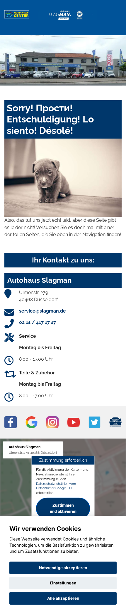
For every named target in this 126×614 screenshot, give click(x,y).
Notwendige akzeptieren (63, 567)
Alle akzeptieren (63, 598)
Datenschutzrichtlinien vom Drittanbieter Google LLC (56, 485)
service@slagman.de (42, 311)
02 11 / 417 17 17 (37, 322)
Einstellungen (63, 583)
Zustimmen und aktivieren (63, 508)
